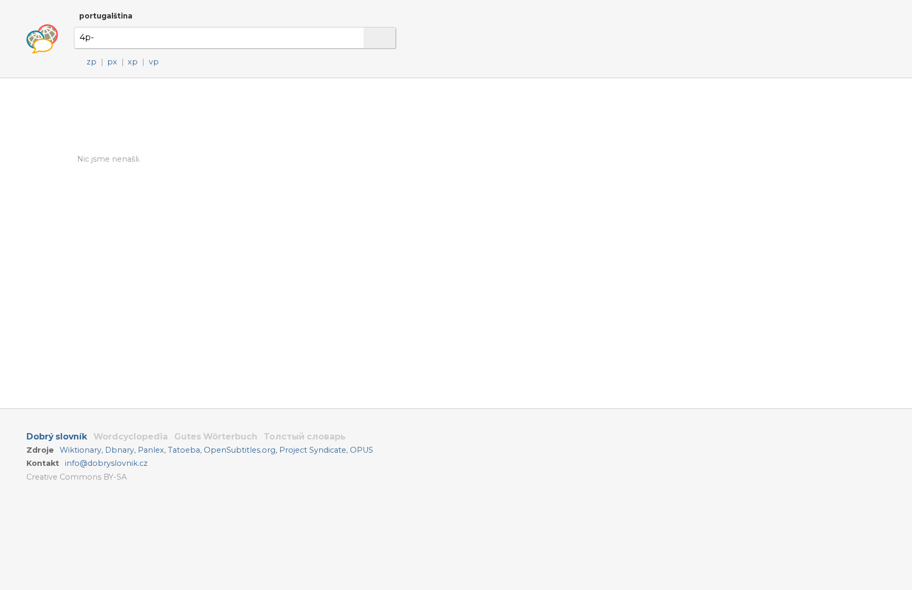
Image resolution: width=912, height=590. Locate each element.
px (112, 62)
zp (92, 62)
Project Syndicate (312, 450)
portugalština (105, 16)
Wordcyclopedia (130, 437)
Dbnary (119, 450)
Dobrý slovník (56, 437)
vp (154, 62)
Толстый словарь (305, 437)
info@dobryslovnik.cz (106, 463)
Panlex (151, 450)
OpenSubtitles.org (240, 450)
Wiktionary (80, 450)
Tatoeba (184, 450)
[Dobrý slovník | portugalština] (42, 39)
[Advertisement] (515, 179)
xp (133, 62)
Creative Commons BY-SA (76, 477)
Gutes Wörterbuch (216, 437)
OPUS (361, 450)
